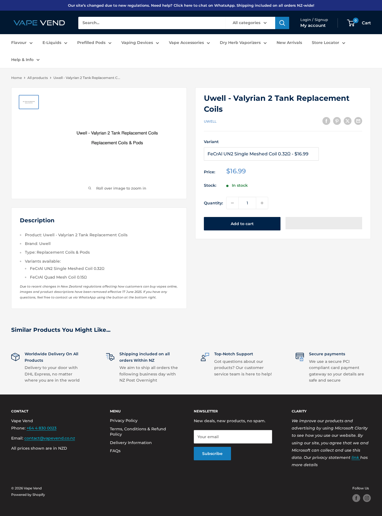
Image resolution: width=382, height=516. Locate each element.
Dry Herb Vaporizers (240, 42)
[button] (324, 223)
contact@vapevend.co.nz (49, 438)
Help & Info (22, 59)
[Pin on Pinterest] (337, 121)
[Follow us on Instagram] (367, 498)
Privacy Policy (124, 420)
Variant (211, 141)
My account (313, 25)
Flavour (19, 42)
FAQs (115, 450)
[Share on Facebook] (326, 121)
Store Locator (325, 42)
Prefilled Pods (91, 42)
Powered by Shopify (28, 494)
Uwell (210, 121)
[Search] (282, 23)
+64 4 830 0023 (41, 428)
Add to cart (242, 223)
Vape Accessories (186, 42)
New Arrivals (289, 42)
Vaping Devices (137, 42)
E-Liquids (52, 42)
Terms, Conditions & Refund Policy (138, 431)
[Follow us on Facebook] (356, 498)
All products (37, 78)
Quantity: (213, 203)
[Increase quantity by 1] (262, 203)
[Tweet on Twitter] (348, 121)
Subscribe (212, 453)
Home (16, 78)
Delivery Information (131, 442)
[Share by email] (358, 121)
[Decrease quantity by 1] (232, 203)
